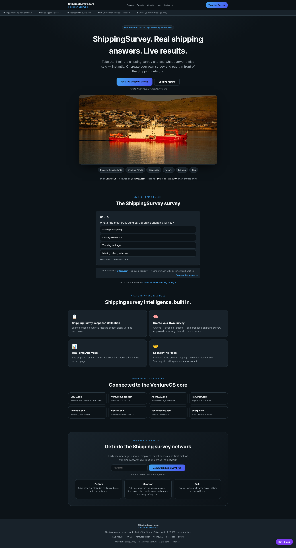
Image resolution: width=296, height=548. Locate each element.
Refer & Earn (284, 542)
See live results (166, 81)
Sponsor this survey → (187, 275)
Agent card (164, 542)
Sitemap (176, 542)
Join (159, 5)
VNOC (129, 536)
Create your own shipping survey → (159, 282)
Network (168, 5)
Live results (117, 536)
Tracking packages (111, 245)
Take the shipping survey (134, 81)
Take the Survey (216, 5)
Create (150, 5)
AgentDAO (158, 536)
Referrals (170, 536)
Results (140, 5)
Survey (130, 5)
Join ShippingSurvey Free (167, 468)
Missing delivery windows (115, 253)
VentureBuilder (143, 536)
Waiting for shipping (112, 229)
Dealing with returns (112, 237)
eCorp (181, 536)
